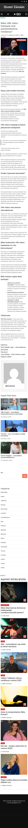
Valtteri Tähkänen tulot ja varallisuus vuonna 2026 (11, 679)
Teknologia (4, 546)
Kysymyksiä (4, 509)
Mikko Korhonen (7, 683)
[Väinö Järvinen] (14, 373)
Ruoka (2, 538)
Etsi (2, 472)
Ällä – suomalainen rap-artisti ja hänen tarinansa (13, 645)
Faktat (2, 496)
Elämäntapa (4, 492)
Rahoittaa (3, 530)
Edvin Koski (6, 615)
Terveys (3, 551)
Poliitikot (3, 525)
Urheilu (3, 559)
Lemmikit (3, 513)
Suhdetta (3, 542)
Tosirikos (3, 555)
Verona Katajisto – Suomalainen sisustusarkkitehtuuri (11, 456)
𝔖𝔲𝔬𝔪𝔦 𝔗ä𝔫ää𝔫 (14, 7)
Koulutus (3, 505)
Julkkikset (2, 17)
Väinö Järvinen (10, 386)
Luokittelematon (5, 517)
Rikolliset (3, 534)
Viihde (2, 567)
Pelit (2, 521)
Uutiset (3, 563)
